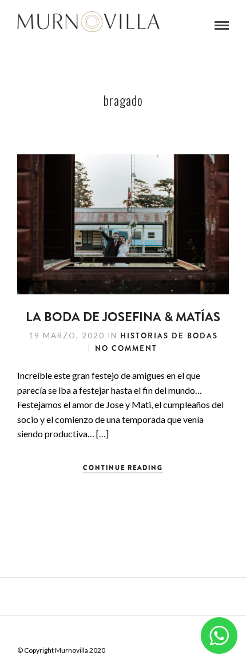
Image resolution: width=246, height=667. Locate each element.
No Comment (126, 348)
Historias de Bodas (169, 335)
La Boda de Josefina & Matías (123, 317)
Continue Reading (123, 467)
